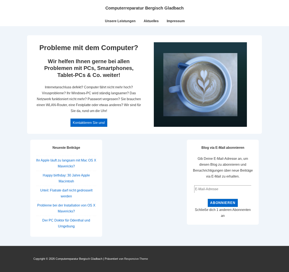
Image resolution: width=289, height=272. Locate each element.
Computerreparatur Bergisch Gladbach (144, 8)
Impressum (176, 21)
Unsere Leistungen (120, 21)
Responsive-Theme (136, 258)
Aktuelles (151, 21)
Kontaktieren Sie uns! (89, 122)
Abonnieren (222, 203)
